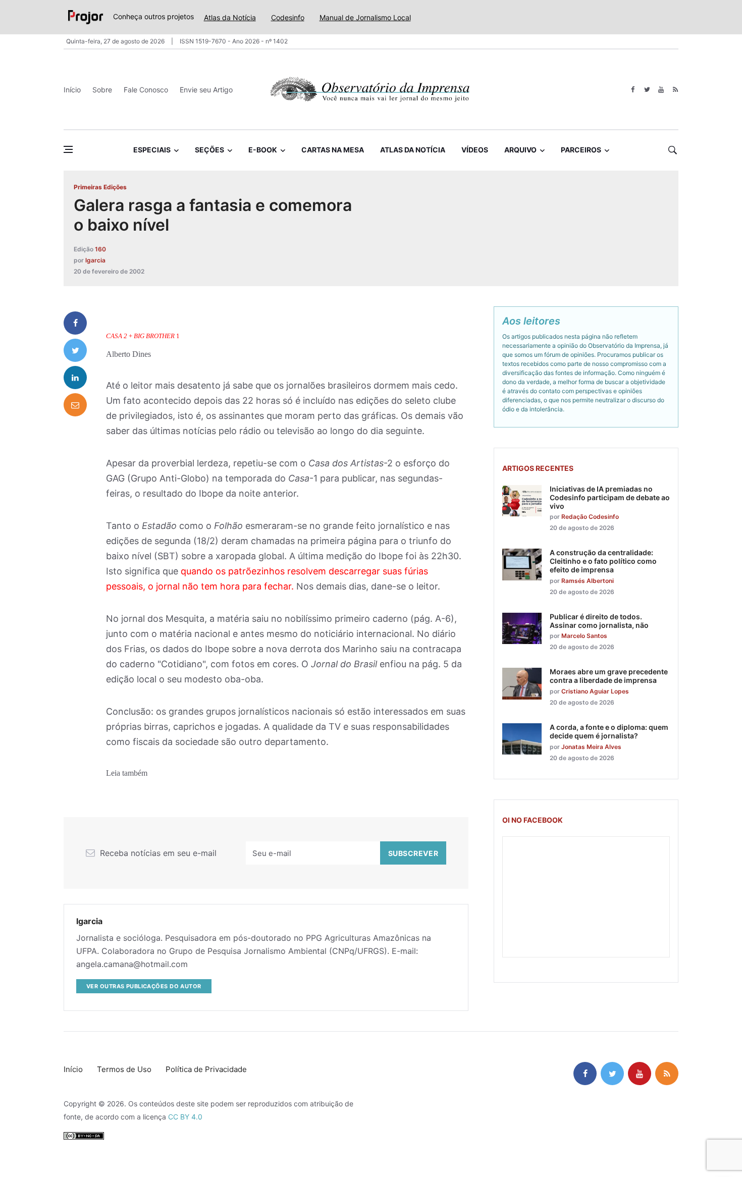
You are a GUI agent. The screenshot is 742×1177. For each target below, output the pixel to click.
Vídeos (474, 149)
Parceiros (581, 149)
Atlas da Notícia (230, 17)
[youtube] (661, 89)
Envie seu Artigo (206, 89)
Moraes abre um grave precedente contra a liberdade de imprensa (609, 675)
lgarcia (95, 260)
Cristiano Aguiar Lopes (595, 691)
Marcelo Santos (584, 635)
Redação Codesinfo (590, 516)
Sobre (102, 89)
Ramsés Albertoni (587, 580)
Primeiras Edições (100, 187)
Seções (209, 149)
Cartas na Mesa (332, 149)
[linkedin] (75, 377)
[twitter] (647, 89)
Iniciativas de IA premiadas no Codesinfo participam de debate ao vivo (610, 497)
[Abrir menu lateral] (68, 149)
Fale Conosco (146, 89)
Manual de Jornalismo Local (365, 17)
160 (100, 249)
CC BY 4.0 (185, 1116)
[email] (75, 404)
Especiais (152, 149)
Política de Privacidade (206, 1069)
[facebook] (632, 89)
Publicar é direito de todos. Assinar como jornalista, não (599, 620)
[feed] (675, 89)
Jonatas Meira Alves (591, 747)
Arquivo (520, 149)
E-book (262, 149)
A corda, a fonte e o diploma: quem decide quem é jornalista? (609, 731)
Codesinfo (287, 17)
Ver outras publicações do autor (143, 986)
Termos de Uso (124, 1069)
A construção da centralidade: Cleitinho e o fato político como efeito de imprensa (603, 561)
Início (72, 89)
